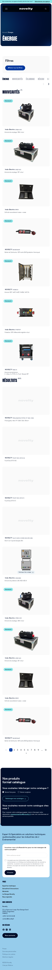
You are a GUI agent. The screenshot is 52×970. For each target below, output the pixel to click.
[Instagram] (7, 929)
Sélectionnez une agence (42, 1)
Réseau (41, 79)
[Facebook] (3, 929)
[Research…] (46, 9)
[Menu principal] (6, 9)
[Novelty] (26, 9)
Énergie (5, 79)
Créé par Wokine (7, 965)
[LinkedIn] (10, 929)
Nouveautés (17, 79)
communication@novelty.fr (21, 814)
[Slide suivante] (48, 84)
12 (46, 750)
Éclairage (30, 79)
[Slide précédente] (43, 84)
